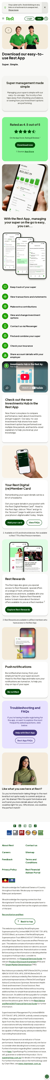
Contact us (31, 845)
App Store (29, 151)
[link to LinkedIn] (20, 826)
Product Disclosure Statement (23, 961)
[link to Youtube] (30, 826)
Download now (25, 145)
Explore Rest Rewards (18, 609)
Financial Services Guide (31, 958)
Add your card (14, 522)
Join (39, 18)
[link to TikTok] (35, 826)
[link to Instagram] (25, 826)
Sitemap (30, 852)
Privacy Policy (9, 869)
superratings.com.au (11, 1057)
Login (29, 18)
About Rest (8, 845)
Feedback (7, 859)
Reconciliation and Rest (12, 914)
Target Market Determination (18, 964)
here (10, 1051)
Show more (13, 10)
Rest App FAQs (25, 740)
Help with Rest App (25, 732)
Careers (6, 852)
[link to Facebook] (14, 826)
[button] (46, 19)
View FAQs (34, 522)
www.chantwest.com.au (29, 1063)
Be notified (13, 692)
